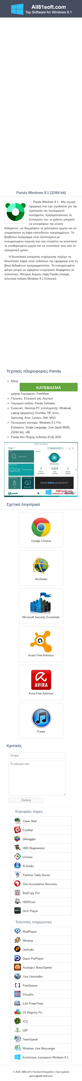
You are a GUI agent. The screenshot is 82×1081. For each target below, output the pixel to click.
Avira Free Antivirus (41, 693)
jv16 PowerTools (33, 1003)
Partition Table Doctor (36, 875)
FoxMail (28, 830)
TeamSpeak (30, 1039)
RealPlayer (30, 931)
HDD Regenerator (34, 848)
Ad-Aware (41, 579)
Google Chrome (41, 541)
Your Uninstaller (33, 976)
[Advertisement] (41, 61)
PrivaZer (28, 994)
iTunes (41, 731)
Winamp (28, 940)
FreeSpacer (30, 985)
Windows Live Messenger (39, 1048)
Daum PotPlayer (33, 958)
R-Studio (28, 866)
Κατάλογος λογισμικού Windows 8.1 (45, 1057)
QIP (25, 1030)
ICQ (25, 1021)
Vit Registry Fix (32, 1012)
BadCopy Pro (31, 893)
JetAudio (28, 949)
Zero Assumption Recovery (40, 884)
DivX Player (30, 911)
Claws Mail (30, 821)
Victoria (27, 857)
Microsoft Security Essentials (41, 617)
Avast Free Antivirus (41, 655)
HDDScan (29, 902)
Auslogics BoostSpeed (37, 967)
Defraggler (29, 839)
